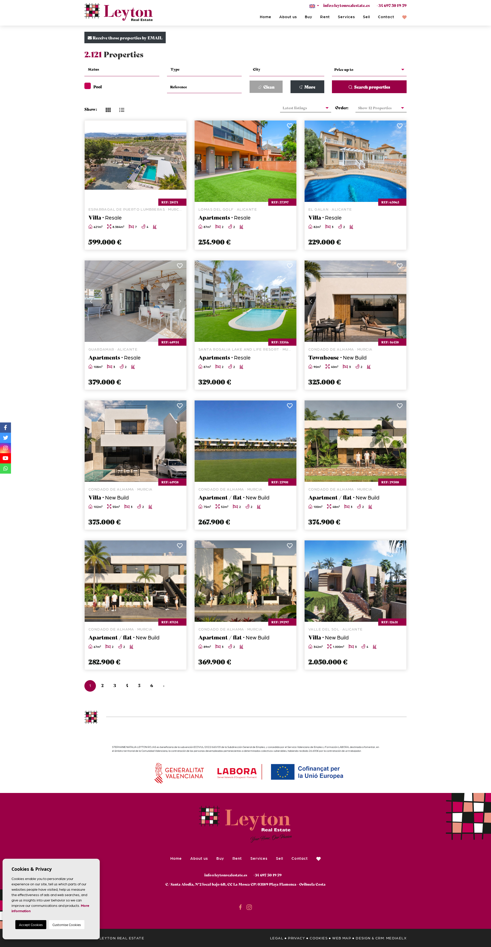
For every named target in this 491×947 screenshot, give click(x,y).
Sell (366, 16)
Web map (341, 938)
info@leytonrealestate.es (346, 5)
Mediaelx (396, 938)
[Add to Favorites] (179, 127)
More (309, 87)
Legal (276, 938)
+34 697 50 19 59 (391, 5)
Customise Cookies (66, 925)
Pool (97, 86)
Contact (386, 16)
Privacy (296, 938)
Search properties (371, 87)
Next (180, 161)
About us (288, 16)
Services (346, 16)
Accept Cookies (31, 925)
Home (265, 16)
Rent (325, 16)
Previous (91, 161)
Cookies (319, 938)
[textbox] (124, 69)
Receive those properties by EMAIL (127, 37)
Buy (308, 16)
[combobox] (121, 69)
